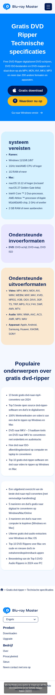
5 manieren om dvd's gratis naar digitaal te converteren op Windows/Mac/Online (26, 508)
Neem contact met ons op (17, 667)
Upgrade (8, 639)
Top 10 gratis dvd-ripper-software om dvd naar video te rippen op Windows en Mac (29, 464)
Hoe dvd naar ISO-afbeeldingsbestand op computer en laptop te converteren (28, 450)
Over (5, 651)
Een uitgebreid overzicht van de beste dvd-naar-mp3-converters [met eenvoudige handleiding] (28, 494)
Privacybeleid (10, 656)
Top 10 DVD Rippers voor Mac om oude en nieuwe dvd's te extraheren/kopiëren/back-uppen (27, 548)
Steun (6, 662)
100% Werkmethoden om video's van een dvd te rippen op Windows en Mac (29, 420)
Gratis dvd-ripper (15, 590)
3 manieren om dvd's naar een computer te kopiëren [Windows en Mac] (27, 523)
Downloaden (10, 633)
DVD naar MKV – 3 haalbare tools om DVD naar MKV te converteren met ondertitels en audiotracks (27, 435)
